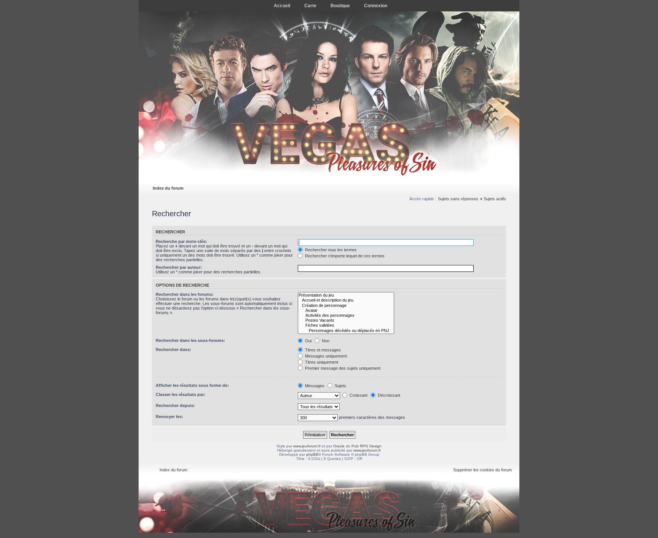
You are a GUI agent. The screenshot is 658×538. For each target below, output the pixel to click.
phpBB (312, 454)
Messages (314, 385)
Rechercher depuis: (175, 405)
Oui (307, 340)
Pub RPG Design (366, 446)
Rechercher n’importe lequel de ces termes (344, 256)
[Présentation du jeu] (346, 295)
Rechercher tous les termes (330, 249)
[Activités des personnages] (346, 315)
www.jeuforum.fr (307, 446)
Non (325, 340)
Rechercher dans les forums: (185, 294)
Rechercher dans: (173, 349)
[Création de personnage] (346, 305)
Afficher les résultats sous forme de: (192, 385)
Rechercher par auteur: (179, 267)
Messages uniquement (325, 356)
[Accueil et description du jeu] (346, 300)
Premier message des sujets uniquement (342, 368)
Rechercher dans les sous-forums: (190, 340)
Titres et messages (322, 350)
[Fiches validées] (346, 325)
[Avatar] (346, 310)
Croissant (357, 395)
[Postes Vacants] (346, 320)
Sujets (340, 385)
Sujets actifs (495, 198)
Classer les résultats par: (180, 394)
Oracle (339, 446)
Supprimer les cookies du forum (482, 470)
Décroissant (388, 395)
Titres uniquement (321, 362)
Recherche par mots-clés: (181, 241)
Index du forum (168, 188)
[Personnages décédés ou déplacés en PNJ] (346, 330)
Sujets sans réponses (458, 198)
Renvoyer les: (169, 416)
